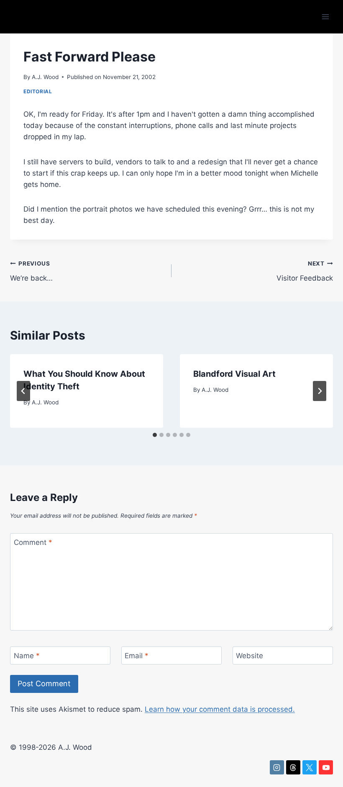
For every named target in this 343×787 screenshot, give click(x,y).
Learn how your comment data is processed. (220, 709)
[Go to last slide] (23, 391)
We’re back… (31, 271)
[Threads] (293, 767)
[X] (309, 767)
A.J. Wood (45, 77)
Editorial (37, 91)
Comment (33, 542)
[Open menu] (325, 16)
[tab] (155, 435)
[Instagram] (277, 767)
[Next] (319, 391)
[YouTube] (326, 767)
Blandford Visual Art (234, 374)
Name (27, 656)
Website (249, 656)
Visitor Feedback (304, 271)
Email (136, 656)
